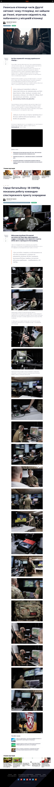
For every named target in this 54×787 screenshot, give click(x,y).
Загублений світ (7, 25)
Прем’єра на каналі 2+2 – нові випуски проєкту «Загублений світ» (27, 157)
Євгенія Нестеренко (11, 22)
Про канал (10, 774)
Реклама (44, 774)
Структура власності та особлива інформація (25, 774)
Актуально (34, 202)
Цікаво (14, 25)
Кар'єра (15, 774)
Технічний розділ (38, 774)
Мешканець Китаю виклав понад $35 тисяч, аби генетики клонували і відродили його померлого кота (27, 153)
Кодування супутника (34, 775)
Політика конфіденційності (12, 775)
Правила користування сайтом (23, 775)
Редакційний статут (43, 775)
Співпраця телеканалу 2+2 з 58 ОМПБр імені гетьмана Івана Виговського (16, 202)
